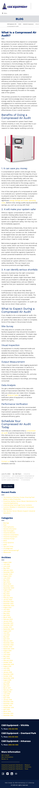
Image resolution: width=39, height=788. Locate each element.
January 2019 (7, 672)
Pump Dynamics (8, 542)
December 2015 (8, 701)
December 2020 (8, 643)
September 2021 (8, 629)
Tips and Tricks (8, 546)
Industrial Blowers (9, 532)
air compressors (17, 476)
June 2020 (6, 654)
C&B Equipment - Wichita (15, 725)
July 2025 (6, 564)
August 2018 (7, 680)
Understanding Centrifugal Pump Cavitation (17, 505)
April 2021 (6, 639)
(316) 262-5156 (13, 729)
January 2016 (7, 699)
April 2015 (6, 709)
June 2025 (6, 566)
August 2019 (7, 666)
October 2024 (7, 574)
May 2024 (6, 580)
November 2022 (8, 603)
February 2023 (8, 597)
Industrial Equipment (10, 536)
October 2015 (7, 705)
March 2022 (7, 617)
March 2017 (7, 688)
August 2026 (7, 562)
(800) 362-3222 (13, 745)
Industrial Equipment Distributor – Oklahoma (16, 767)
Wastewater (7, 552)
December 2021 (8, 623)
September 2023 (8, 588)
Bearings (6, 523)
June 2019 (6, 670)
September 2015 (8, 707)
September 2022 (8, 605)
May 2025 (6, 568)
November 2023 (8, 586)
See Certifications (7, 757)
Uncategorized (8, 548)
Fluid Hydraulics (8, 527)
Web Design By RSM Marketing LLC (16, 782)
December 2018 (8, 674)
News (5, 540)
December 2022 (8, 601)
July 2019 (6, 668)
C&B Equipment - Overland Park (18, 733)
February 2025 (8, 570)
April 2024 (6, 582)
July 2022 (6, 609)
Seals (5, 544)
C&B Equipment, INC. (12, 24)
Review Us (4, 759)
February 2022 (8, 619)
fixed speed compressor (24, 478)
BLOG (20, 24)
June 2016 (6, 694)
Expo (4, 525)
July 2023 (6, 592)
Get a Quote (7, 486)
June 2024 (6, 578)
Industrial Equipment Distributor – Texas (14, 769)
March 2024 (7, 584)
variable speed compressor (10, 480)
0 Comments (25, 480)
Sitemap (31, 782)
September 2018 (8, 678)
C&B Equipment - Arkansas (16, 741)
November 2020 (8, 644)
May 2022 (6, 613)
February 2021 (7, 641)
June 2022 (6, 611)
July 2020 (6, 652)
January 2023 (7, 599)
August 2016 (7, 692)
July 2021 (6, 633)
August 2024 (7, 576)
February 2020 (8, 660)
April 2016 (6, 697)
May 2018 (6, 684)
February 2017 (7, 690)
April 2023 (6, 595)
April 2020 (6, 658)
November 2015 (8, 703)
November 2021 (8, 625)
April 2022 (6, 615)
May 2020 (6, 656)
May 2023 (6, 593)
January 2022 (7, 621)
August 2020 (7, 650)
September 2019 (8, 664)
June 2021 (6, 635)
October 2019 (7, 662)
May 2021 (6, 637)
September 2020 (8, 648)
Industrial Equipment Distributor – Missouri (15, 765)
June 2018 (6, 682)
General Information (9, 529)
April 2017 (6, 686)
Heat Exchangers (8, 531)
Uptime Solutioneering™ (11, 550)
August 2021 (7, 631)
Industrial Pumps (8, 538)
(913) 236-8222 (13, 737)
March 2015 (7, 711)
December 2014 (8, 713)
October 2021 (7, 627)
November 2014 (8, 715)
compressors (10, 478)
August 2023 (7, 590)
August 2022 (7, 607)
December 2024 (8, 572)
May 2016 (6, 695)
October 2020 (7, 646)
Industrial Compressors (28, 24)
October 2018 (7, 676)
